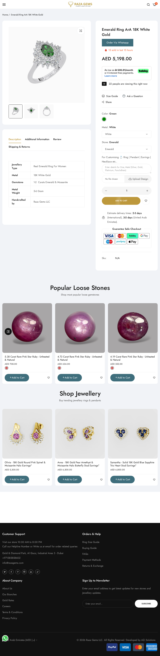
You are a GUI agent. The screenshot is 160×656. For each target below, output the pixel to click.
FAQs (85, 554)
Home (5, 14)
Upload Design (140, 179)
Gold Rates (8, 600)
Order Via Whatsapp (118, 42)
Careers (6, 606)
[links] (5, 571)
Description (15, 139)
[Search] (148, 4)
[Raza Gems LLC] (80, 4)
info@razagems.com (12, 563)
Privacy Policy (9, 618)
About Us (7, 588)
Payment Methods (91, 560)
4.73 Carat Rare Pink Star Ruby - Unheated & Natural (80, 358)
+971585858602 (11, 558)
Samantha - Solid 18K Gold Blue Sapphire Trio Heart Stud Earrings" (132, 464)
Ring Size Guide (90, 542)
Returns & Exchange (92, 566)
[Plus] (147, 191)
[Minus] (106, 191)
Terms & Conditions (12, 612)
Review (57, 139)
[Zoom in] (81, 31)
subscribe (146, 603)
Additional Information (37, 139)
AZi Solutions (148, 640)
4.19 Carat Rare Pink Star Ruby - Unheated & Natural (132, 358)
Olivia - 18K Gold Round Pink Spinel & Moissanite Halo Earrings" (25, 464)
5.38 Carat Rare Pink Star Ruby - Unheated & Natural (27, 358)
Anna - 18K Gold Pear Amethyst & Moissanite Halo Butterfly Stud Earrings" (78, 464)
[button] (146, 201)
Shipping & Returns (19, 147)
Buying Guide (89, 548)
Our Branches (9, 594)
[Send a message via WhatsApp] (5, 638)
